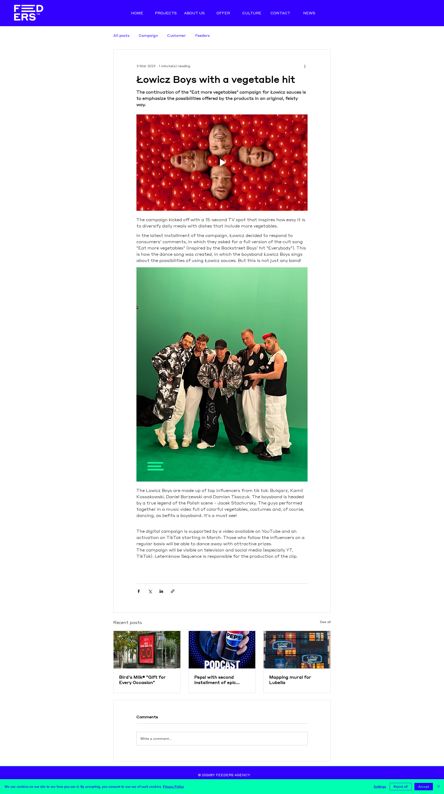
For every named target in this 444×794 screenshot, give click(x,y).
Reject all (401, 787)
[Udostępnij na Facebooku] (138, 591)
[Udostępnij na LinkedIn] (161, 591)
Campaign (148, 35)
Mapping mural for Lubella (290, 679)
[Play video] (222, 162)
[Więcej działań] (305, 66)
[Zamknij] (438, 786)
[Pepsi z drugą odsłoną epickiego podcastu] (222, 649)
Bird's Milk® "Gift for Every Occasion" (142, 679)
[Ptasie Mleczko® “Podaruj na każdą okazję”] (147, 649)
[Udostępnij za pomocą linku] (172, 591)
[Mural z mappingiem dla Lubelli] (297, 649)
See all (325, 622)
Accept (423, 787)
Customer (176, 35)
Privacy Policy (173, 787)
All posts (121, 35)
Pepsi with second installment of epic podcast (215, 679)
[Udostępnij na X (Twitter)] (150, 591)
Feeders (202, 35)
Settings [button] (380, 787)
